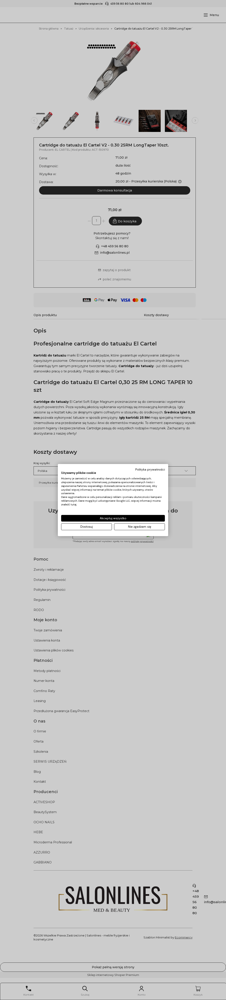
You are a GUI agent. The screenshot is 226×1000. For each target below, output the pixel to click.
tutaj (73, 504)
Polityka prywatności (150, 469)
